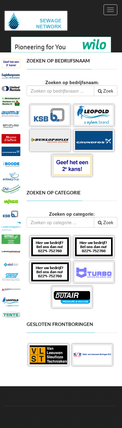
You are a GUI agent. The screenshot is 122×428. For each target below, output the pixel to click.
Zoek (107, 91)
